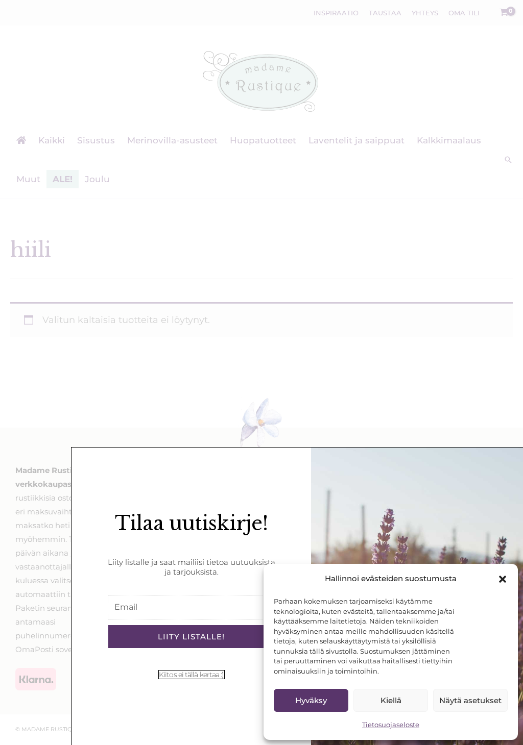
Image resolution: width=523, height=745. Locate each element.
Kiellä (391, 700)
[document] (261, 372)
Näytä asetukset (470, 700)
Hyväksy (311, 700)
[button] (502, 579)
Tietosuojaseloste (390, 725)
